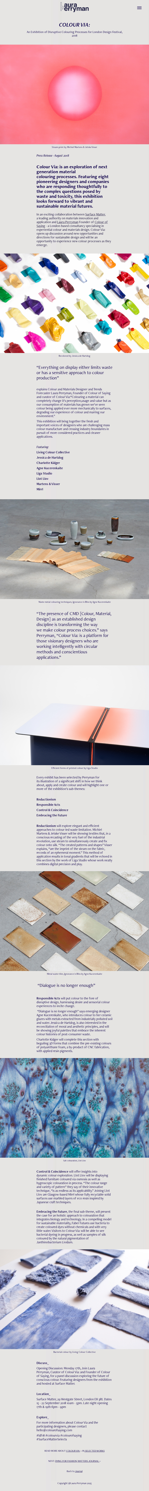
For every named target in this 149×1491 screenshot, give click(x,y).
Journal (78, 1471)
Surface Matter (95, 214)
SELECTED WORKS (94, 1450)
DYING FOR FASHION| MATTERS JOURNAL (77, 1461)
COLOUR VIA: (73, 1450)
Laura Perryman (67, 222)
